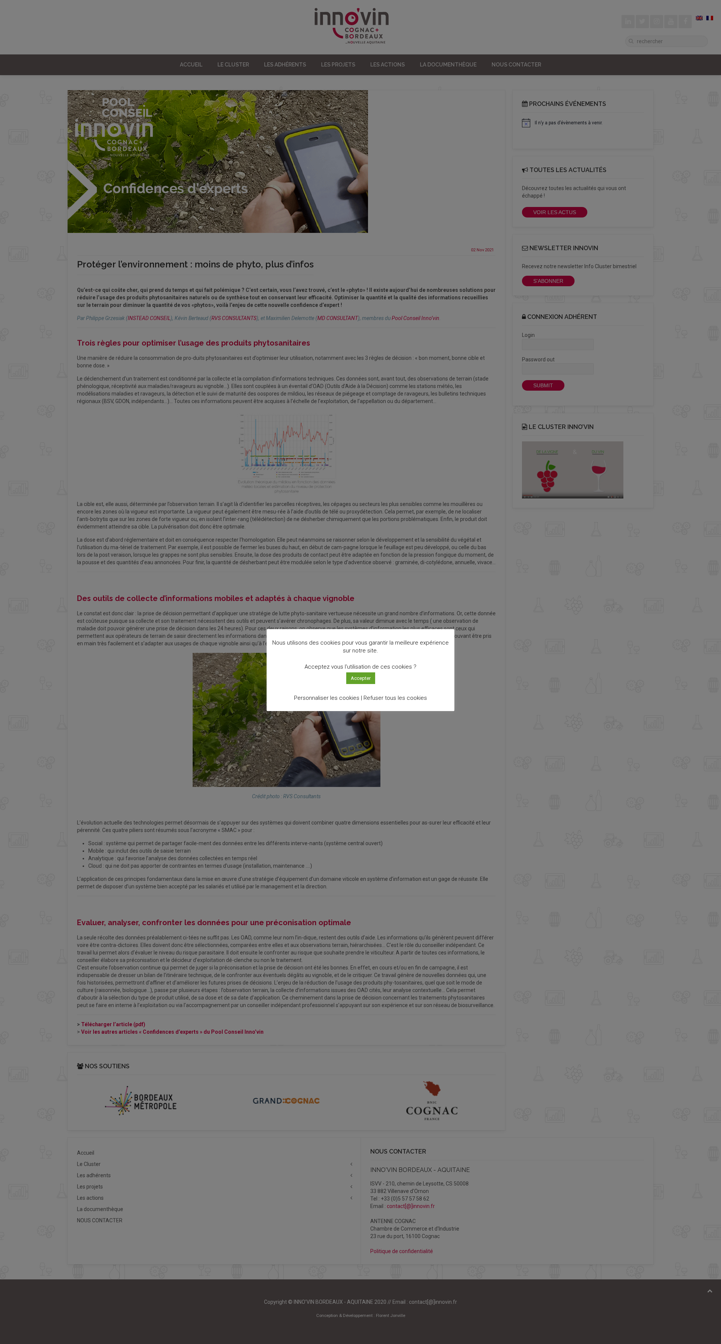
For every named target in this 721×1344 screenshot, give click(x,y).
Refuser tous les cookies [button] (395, 698)
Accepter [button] (361, 678)
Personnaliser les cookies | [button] (328, 698)
